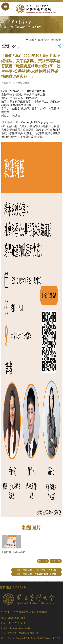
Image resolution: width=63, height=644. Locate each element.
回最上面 (55, 561)
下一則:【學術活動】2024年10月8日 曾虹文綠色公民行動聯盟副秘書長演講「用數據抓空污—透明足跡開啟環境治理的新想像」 (37, 574)
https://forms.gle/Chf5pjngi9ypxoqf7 (36, 122)
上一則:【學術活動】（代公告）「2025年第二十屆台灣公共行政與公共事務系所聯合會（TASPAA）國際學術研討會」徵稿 (37, 570)
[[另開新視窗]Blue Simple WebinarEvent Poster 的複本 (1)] (11, 541)
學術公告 (56, 39)
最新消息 (43, 39)
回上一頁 (43, 561)
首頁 (32, 39)
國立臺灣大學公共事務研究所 (35, 9)
